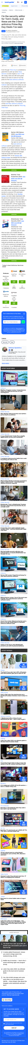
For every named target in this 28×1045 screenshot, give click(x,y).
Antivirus (4, 12)
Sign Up (14, 1028)
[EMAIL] (12, 350)
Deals (3, 31)
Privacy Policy (21, 1033)
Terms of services (19, 328)
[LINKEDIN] (10, 350)
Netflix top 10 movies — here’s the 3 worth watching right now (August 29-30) (14, 962)
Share (5, 65)
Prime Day (13, 70)
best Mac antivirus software (14, 103)
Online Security (18, 10)
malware (4, 85)
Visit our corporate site (13, 995)
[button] (25, 2)
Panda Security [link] (6, 307)
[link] (5, 137)
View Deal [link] (6, 284)
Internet (11, 10)
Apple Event (14, 6)
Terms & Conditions (17, 1034)
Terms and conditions (7, 1005)
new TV (19, 73)
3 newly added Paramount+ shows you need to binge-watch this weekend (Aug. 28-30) (14, 954)
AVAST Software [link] (14, 287)
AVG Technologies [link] (22, 287)
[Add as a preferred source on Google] (7, 999)
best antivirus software (17, 79)
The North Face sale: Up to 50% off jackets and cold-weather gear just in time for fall (15, 945)
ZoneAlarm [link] (14, 307)
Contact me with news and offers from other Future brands (13, 1023)
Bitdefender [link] (6, 288)
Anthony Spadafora (12, 30)
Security (5, 342)
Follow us (15, 65)
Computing (4, 10)
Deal (12, 342)
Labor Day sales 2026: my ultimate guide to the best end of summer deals (14, 971)
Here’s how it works (18, 43)
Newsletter (23, 65)
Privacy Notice (19, 329)
